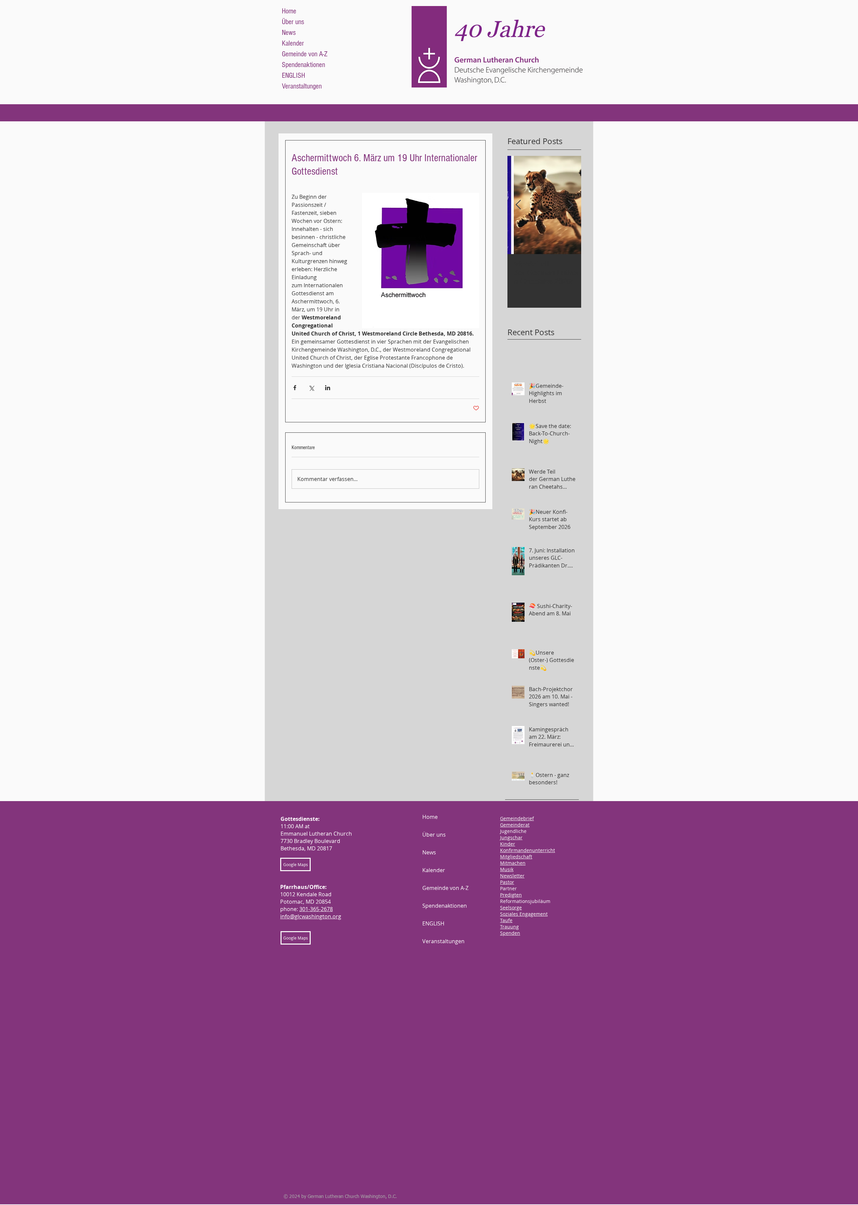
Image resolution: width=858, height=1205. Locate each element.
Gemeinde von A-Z (304, 54)
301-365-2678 (316, 909)
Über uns (293, 22)
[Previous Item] (518, 205)
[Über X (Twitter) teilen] (311, 387)
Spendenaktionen (303, 65)
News (289, 32)
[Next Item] (570, 205)
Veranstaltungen (302, 86)
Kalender (293, 43)
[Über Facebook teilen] (295, 387)
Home (289, 11)
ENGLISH (293, 75)
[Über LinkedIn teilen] (327, 387)
